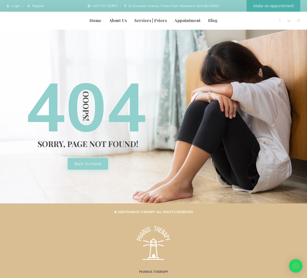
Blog (213, 20)
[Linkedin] (289, 20)
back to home (87, 163)
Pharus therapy (153, 272)
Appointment (187, 20)
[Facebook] (280, 20)
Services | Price (150, 20)
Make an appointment (273, 5)
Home (95, 20)
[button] (296, 266)
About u (118, 20)
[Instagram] (298, 20)
